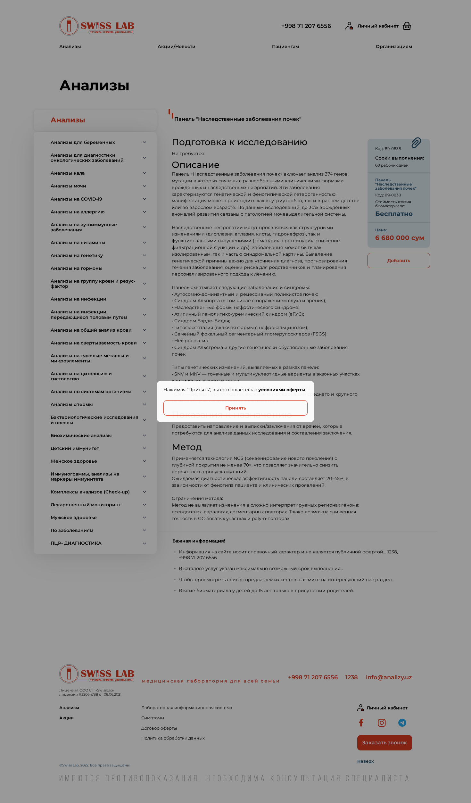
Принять (235, 408)
